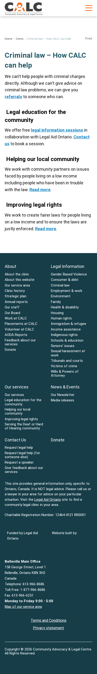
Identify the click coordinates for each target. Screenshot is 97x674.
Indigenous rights (64, 335)
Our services (14, 395)
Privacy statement (48, 628)
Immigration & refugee (68, 324)
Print (88, 38)
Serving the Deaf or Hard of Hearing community (24, 426)
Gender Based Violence (69, 274)
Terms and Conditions (48, 620)
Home (8, 38)
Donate (10, 350)
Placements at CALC (21, 324)
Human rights (61, 318)
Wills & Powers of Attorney (65, 374)
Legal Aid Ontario (47, 499)
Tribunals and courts (67, 361)
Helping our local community (17, 412)
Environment (60, 296)
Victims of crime (64, 366)
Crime (19, 38)
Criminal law (60, 285)
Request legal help (19, 448)
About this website (19, 280)
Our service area (17, 285)
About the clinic (17, 274)
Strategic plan (15, 296)
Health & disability (65, 307)
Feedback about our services (20, 342)
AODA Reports (16, 335)
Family (56, 302)
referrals (13, 96)
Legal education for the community (23, 402)
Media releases (62, 400)
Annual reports (16, 302)
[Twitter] (18, 660)
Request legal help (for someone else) (22, 455)
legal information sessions (57, 130)
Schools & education (67, 341)
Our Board (12, 313)
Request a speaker (19, 462)
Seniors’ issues (62, 346)
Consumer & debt (64, 280)
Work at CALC (16, 318)
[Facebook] (8, 660)
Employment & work (66, 291)
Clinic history (15, 291)
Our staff (12, 307)
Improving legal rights (21, 419)
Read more (39, 189)
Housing (57, 313)
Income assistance (66, 329)
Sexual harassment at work (68, 353)
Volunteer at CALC (19, 329)
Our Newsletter (62, 395)
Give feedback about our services (24, 470)
